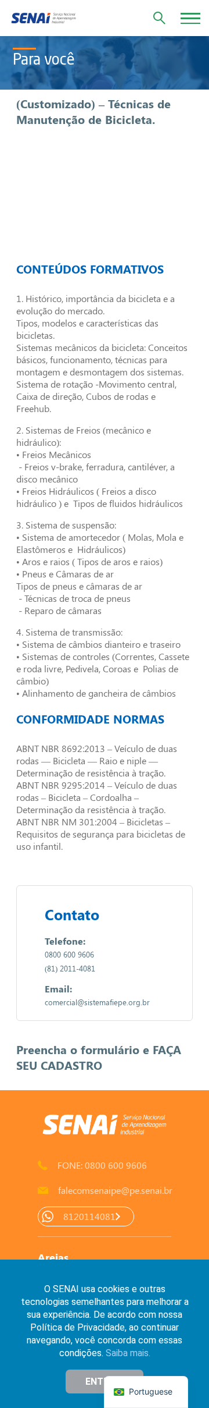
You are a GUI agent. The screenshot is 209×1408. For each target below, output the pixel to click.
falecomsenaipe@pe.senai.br (114, 1190)
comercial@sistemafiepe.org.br (97, 1002)
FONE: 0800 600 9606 (102, 1165)
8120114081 (89, 1216)
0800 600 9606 (69, 954)
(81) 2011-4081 (70, 968)
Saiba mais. (128, 1353)
